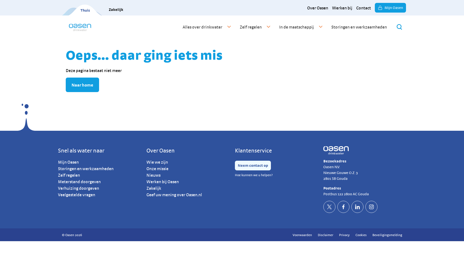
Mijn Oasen (393, 7)
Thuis (85, 10)
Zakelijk (116, 9)
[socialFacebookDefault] (343, 207)
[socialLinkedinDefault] (357, 207)
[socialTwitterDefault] (329, 207)
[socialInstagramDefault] (371, 207)
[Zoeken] (399, 27)
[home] (80, 26)
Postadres (332, 188)
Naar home (82, 84)
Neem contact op (253, 165)
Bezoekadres (334, 161)
